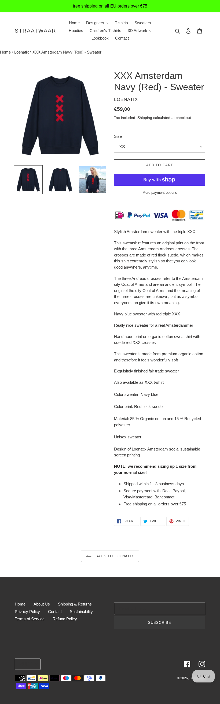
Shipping (144, 117)
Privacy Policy (27, 611)
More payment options (159, 193)
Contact (55, 611)
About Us (42, 604)
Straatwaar (35, 31)
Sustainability (81, 611)
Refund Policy (65, 619)
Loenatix (21, 52)
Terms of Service (30, 619)
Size (118, 136)
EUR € (26, 664)
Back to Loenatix (114, 556)
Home (5, 52)
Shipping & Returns (75, 604)
